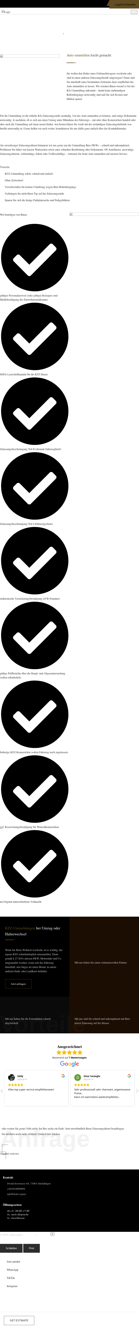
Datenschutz (43, 1234)
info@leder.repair (16, 1194)
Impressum (29, 1234)
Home (57, 33)
